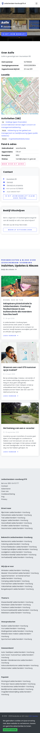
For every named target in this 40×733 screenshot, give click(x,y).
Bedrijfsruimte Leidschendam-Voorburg (17, 689)
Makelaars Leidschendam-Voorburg (15, 613)
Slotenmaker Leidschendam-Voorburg (16, 668)
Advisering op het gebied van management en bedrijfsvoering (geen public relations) (19, 133)
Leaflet (25, 113)
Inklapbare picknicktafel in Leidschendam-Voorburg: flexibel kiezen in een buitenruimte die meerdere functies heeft (17, 309)
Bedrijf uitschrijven (20, 230)
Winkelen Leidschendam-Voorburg (15, 570)
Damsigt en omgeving (15, 185)
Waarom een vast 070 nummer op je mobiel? (19, 368)
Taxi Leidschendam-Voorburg (13, 518)
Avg (2, 496)
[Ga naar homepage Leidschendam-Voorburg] (13, 3)
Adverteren (6, 489)
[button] (20, 96)
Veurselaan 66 (9, 26)
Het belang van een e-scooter (18, 428)
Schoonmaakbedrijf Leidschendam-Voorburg (19, 610)
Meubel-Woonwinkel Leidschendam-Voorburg (20, 573)
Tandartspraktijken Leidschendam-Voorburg (19, 549)
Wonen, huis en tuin (13, 300)
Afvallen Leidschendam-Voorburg (15, 525)
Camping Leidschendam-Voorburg (15, 581)
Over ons (5, 491)
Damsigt (10, 182)
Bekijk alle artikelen (7, 269)
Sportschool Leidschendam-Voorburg (16, 639)
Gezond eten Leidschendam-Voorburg (16, 528)
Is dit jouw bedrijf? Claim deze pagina (20, 197)
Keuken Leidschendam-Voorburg (14, 626)
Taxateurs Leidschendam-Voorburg (15, 607)
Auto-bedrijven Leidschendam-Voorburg (17, 652)
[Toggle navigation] (36, 3)
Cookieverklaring (8, 494)
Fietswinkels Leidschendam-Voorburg (16, 515)
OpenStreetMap (33, 113)
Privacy (4, 499)
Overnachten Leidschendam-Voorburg (17, 583)
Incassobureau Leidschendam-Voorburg (17, 686)
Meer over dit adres (13, 164)
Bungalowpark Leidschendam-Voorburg (17, 589)
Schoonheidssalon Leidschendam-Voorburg (19, 547)
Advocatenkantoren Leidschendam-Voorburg (19, 665)
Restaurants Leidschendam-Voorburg (16, 541)
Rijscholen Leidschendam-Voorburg (15, 512)
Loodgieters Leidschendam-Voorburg (16, 552)
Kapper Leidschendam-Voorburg (14, 520)
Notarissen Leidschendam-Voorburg (16, 605)
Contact (4, 486)
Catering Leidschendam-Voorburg (15, 544)
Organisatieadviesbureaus (19, 139)
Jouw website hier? (13, 192)
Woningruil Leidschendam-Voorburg (15, 681)
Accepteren (10, 730)
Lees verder (9, 335)
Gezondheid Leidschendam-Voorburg (16, 523)
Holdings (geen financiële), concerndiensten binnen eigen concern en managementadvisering (18, 125)
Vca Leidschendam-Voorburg (13, 628)
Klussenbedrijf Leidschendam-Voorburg (17, 602)
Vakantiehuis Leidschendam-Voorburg (16, 586)
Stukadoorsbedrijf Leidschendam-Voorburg (18, 554)
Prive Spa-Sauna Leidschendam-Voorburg (18, 684)
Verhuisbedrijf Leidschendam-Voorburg (17, 557)
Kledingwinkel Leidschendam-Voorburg (17, 631)
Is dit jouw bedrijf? (14, 34)
